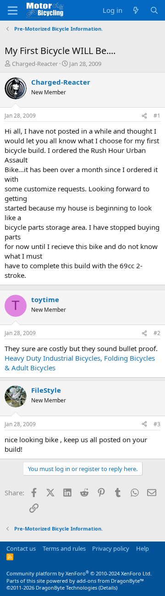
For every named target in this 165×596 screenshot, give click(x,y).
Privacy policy (110, 548)
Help (142, 548)
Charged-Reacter (35, 64)
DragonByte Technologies (66, 587)
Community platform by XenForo (79, 573)
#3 (157, 424)
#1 (157, 115)
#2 (157, 333)
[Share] (144, 116)
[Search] (154, 10)
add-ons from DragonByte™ (110, 580)
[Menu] (12, 10)
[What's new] (136, 10)
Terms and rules (64, 548)
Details (108, 587)
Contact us (21, 548)
